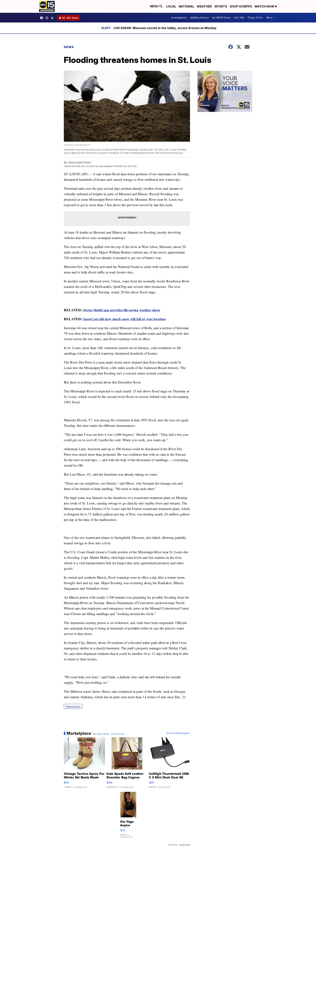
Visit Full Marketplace (178, 733)
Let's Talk (239, 18)
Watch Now (265, 6)
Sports (221, 6)
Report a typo (73, 706)
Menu (154, 6)
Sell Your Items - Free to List (108, 734)
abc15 (42, 17)
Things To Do (254, 18)
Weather (204, 6)
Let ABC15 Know (221, 18)
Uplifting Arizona (199, 18)
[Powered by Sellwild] (184, 845)
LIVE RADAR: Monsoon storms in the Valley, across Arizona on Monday (165, 28)
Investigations (179, 18)
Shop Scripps (241, 6)
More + (270, 18)
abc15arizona (48, 17)
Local (171, 6)
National (186, 6)
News (69, 47)
